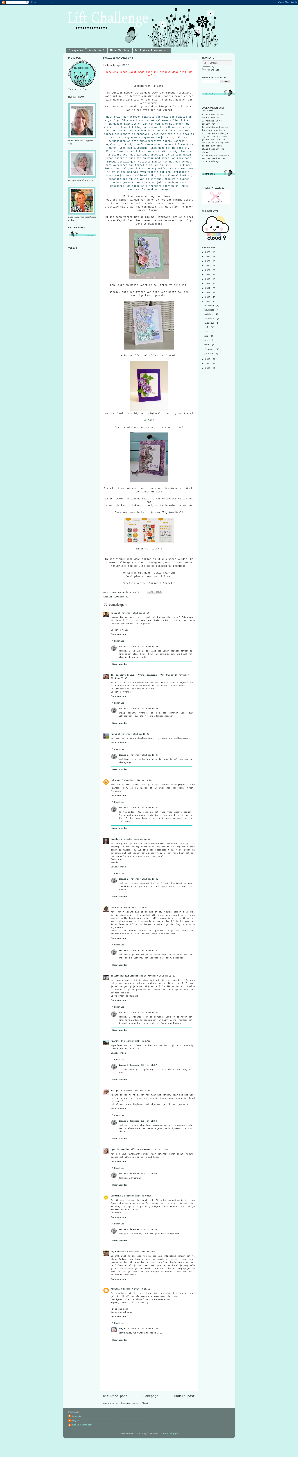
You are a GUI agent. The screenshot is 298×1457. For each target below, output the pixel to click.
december (210, 305)
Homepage (150, 1396)
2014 (208, 301)
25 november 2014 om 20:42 (134, 839)
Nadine (122, 646)
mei (206, 336)
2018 (208, 283)
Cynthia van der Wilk (123, 1149)
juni (207, 331)
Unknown (115, 780)
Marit (114, 734)
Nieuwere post (115, 1396)
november (210, 310)
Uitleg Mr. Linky (119, 50)
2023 (208, 261)
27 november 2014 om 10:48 (142, 646)
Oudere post (184, 1396)
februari (210, 349)
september (210, 318)
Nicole (114, 292)
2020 (208, 274)
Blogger (173, 1433)
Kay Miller (125, 220)
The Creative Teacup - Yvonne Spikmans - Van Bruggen (142, 675)
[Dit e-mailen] (148, 592)
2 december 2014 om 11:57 (142, 1065)
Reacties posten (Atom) (134, 1403)
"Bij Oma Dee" (171, 512)
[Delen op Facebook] (157, 592)
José (113, 907)
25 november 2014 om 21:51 (132, 907)
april (208, 340)
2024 (208, 256)
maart (208, 344)
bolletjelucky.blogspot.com (127, 976)
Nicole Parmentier (82, 1425)
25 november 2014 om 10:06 (133, 734)
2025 (208, 252)
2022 (208, 265)
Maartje (115, 1041)
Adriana (115, 1289)
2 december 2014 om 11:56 (142, 1121)
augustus (210, 323)
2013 (208, 359)
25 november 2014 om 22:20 (159, 976)
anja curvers (118, 1251)
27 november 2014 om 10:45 (142, 950)
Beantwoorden (118, 634)
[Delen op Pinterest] (160, 592)
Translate (213, 70)
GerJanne (116, 1196)
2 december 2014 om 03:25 (136, 1196)
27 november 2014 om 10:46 (142, 807)
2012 (208, 363)
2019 (208, 279)
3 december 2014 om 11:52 (135, 1289)
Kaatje (114, 1090)
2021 (208, 270)
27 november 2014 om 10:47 (142, 708)
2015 (208, 297)
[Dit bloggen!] (151, 592)
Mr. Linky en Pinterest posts (152, 50)
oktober (209, 314)
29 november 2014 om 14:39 (134, 1090)
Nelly (114, 613)
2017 (208, 288)
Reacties (119, 641)
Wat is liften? (96, 50)
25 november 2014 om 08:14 (133, 613)
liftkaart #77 (121, 597)
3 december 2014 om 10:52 (141, 1251)
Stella (114, 839)
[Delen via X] (154, 592)
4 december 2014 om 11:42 (143, 1328)
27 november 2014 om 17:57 (135, 1041)
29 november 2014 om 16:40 (152, 1149)
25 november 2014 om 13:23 (135, 780)
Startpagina (76, 50)
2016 (208, 292)
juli (207, 327)
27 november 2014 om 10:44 (142, 1012)
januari (209, 353)
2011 (208, 368)
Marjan (123, 1328)
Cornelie (76, 1416)
